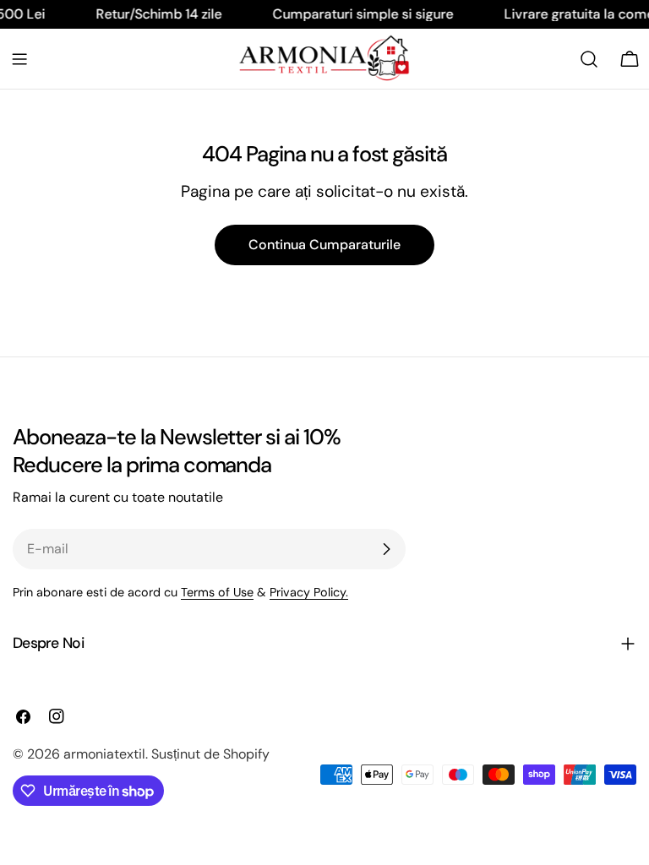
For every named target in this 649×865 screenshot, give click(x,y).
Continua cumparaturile (324, 244)
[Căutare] (589, 59)
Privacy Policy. (309, 592)
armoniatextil (104, 754)
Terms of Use (217, 592)
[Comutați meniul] (19, 59)
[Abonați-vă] (386, 549)
